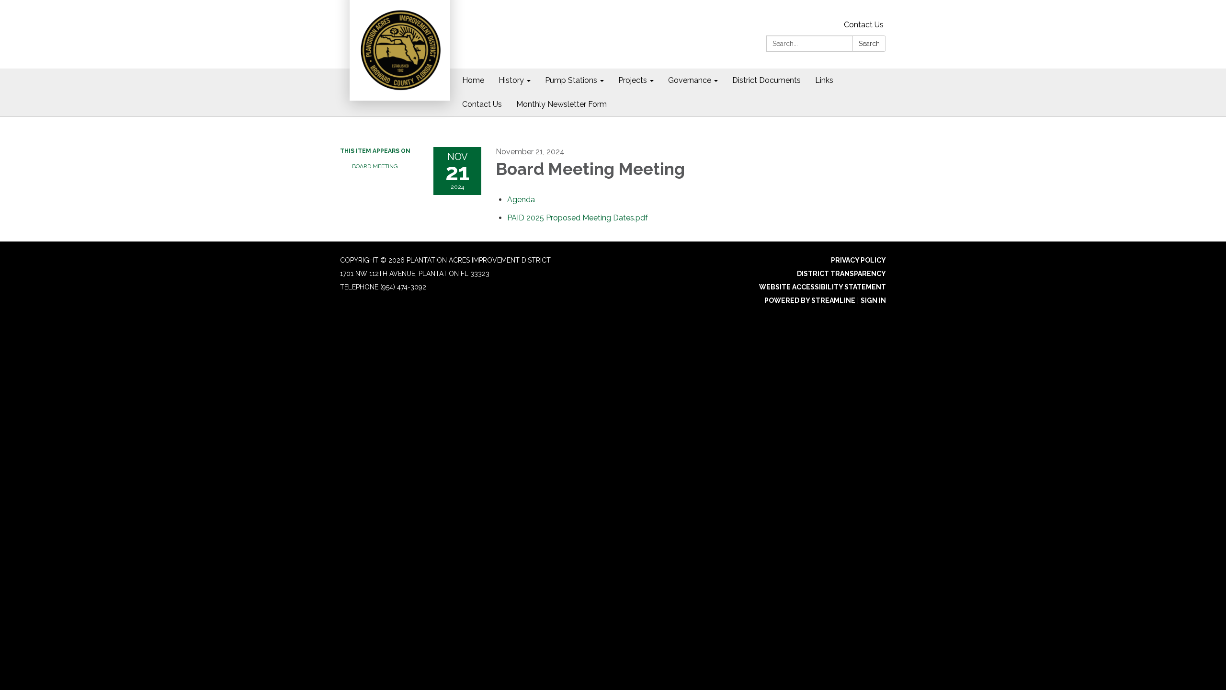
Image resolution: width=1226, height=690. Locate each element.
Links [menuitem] (824, 80)
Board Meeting (375, 166)
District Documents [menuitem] (766, 80)
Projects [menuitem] (632, 80)
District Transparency (841, 273)
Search (869, 43)
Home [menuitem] (473, 80)
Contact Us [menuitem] (482, 104)
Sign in (873, 300)
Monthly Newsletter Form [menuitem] (561, 104)
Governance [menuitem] (689, 80)
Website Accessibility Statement (822, 287)
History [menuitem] (511, 80)
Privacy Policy (858, 260)
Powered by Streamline (809, 300)
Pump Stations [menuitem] (571, 80)
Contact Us (864, 24)
